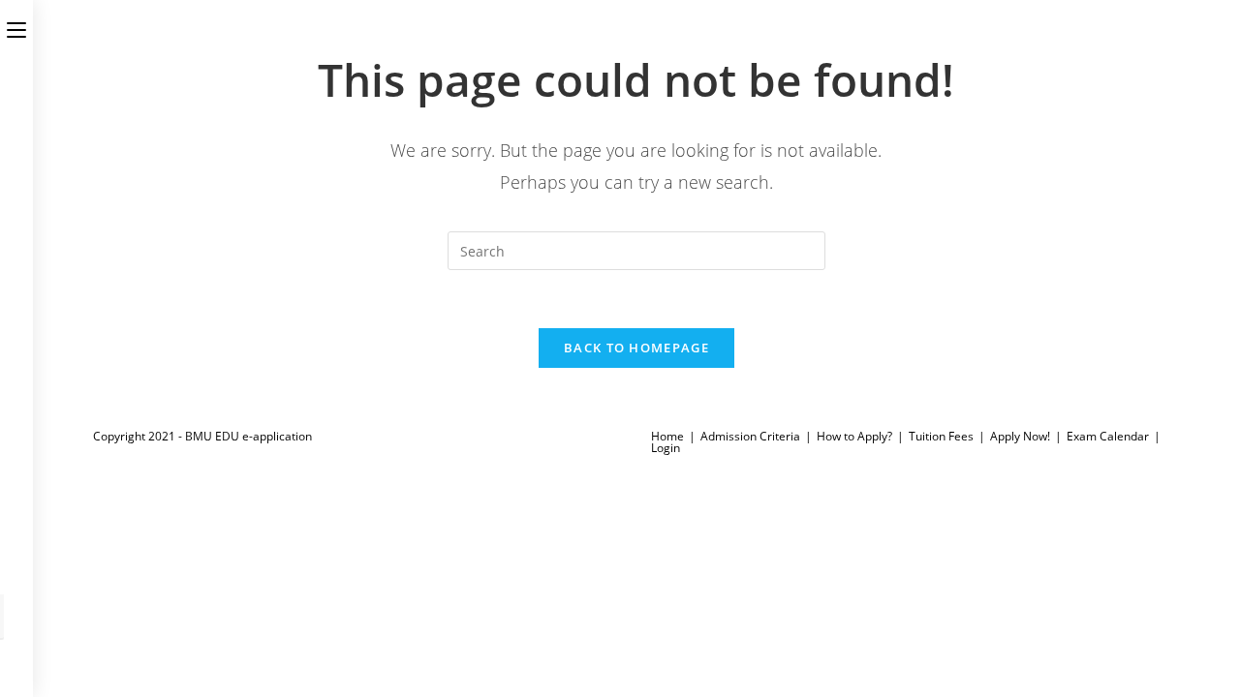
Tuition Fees (941, 436)
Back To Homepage (636, 347)
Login (665, 447)
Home (667, 436)
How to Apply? (854, 436)
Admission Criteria (750, 436)
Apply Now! (1020, 436)
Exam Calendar (1108, 436)
